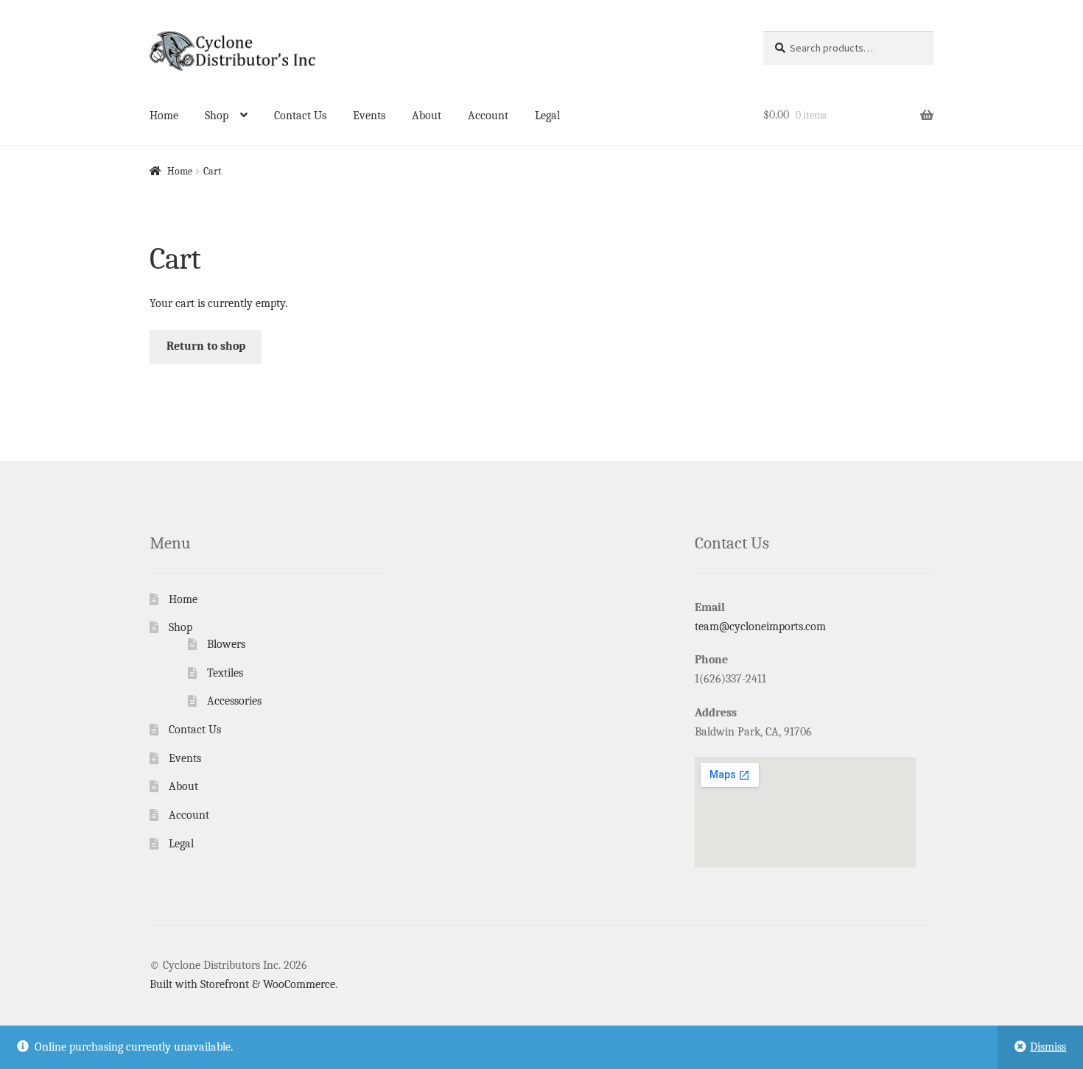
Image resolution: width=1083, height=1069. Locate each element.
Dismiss (1048, 1047)
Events (369, 115)
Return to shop (206, 346)
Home (164, 115)
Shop (216, 115)
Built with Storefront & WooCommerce (242, 984)
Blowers (226, 644)
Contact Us (300, 115)
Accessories (234, 701)
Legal (547, 115)
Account (488, 115)
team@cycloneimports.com (760, 626)
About (426, 115)
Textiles (225, 673)
